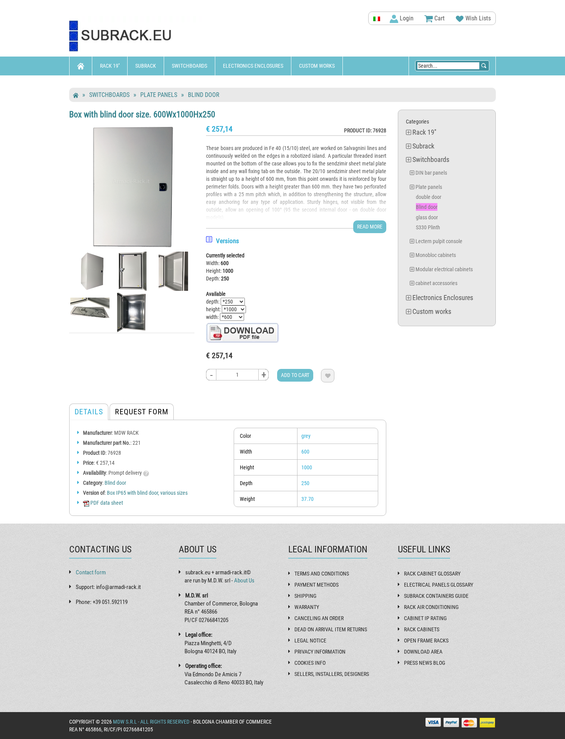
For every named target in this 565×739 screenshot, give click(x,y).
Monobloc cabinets (435, 255)
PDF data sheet (106, 503)
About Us (244, 580)
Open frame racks (426, 640)
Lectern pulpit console (438, 241)
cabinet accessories (436, 283)
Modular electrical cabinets (444, 269)
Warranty (306, 607)
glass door (427, 217)
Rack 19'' (110, 66)
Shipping (305, 596)
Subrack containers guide (436, 596)
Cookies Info (310, 663)
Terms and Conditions (321, 574)
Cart (439, 18)
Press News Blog (424, 663)
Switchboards (189, 66)
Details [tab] (89, 411)
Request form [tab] (141, 411)
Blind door (203, 94)
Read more (369, 227)
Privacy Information (320, 652)
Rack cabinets (421, 629)
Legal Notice (310, 640)
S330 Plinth (428, 227)
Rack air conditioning (431, 607)
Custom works (317, 66)
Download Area (423, 652)
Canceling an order (319, 618)
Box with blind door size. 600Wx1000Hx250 (142, 114)
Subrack (145, 66)
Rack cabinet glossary (432, 574)
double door (428, 197)
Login (406, 18)
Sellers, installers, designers (331, 674)
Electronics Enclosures (253, 66)
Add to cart (295, 375)
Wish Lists (477, 18)
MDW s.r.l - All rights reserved (151, 722)
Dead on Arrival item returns (330, 629)
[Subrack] (136, 36)
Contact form (91, 572)
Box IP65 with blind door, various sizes (147, 493)
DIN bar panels (431, 173)
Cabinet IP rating (425, 618)
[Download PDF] (242, 332)
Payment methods (316, 585)
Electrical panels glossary (438, 585)
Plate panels (158, 94)
